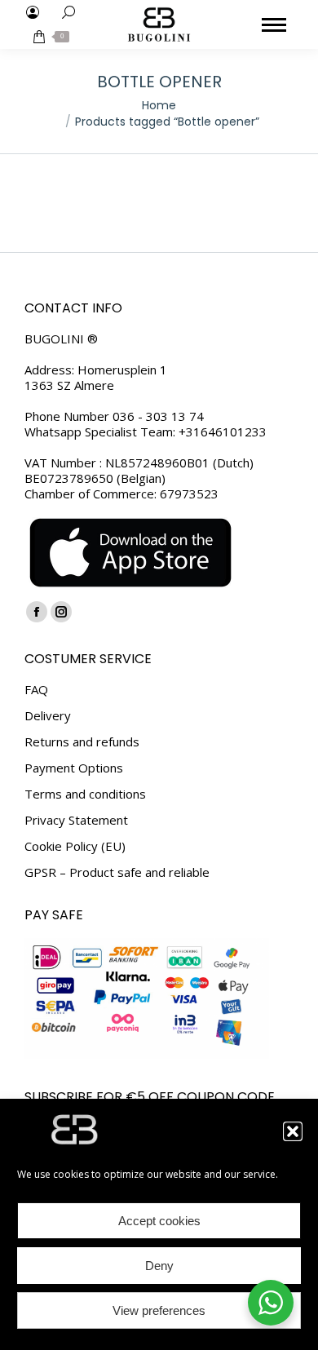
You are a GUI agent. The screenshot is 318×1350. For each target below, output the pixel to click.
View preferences (159, 1310)
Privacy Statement (76, 820)
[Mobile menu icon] (274, 25)
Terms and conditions (85, 794)
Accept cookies (159, 1221)
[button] (293, 1131)
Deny (159, 1266)
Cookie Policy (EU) (75, 846)
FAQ (36, 689)
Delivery (47, 716)
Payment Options (73, 768)
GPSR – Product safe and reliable (117, 872)
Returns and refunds (81, 742)
